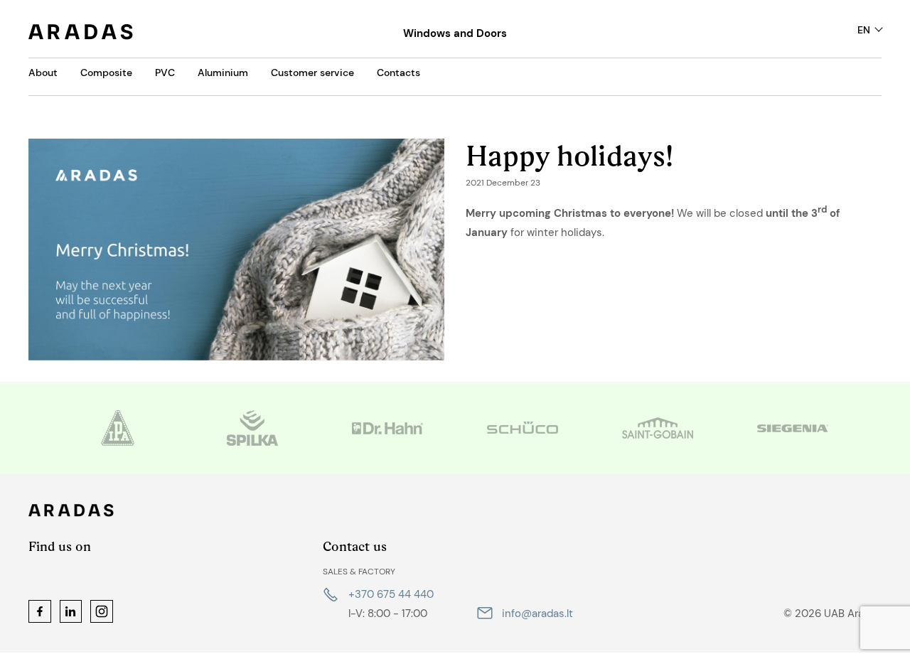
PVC (165, 72)
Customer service (312, 72)
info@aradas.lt (537, 613)
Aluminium (223, 72)
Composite (106, 72)
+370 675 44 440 (391, 594)
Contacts (398, 72)
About (43, 72)
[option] (117, 428)
